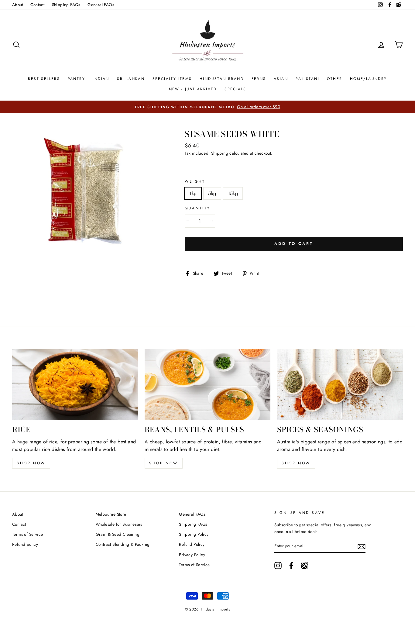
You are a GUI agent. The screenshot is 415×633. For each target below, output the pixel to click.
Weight (195, 181)
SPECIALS (235, 89)
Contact (37, 5)
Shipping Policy (193, 534)
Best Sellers (44, 78)
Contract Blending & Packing (123, 544)
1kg (193, 193)
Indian (101, 78)
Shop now (31, 463)
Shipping (219, 153)
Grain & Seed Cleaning (117, 534)
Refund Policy (191, 544)
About (17, 5)
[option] (207, 107)
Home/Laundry (368, 78)
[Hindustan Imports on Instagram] (278, 565)
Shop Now (163, 463)
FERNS (259, 78)
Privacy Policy (192, 555)
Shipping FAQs (66, 5)
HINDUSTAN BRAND (222, 78)
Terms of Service (27, 534)
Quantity (198, 208)
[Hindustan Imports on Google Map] (304, 565)
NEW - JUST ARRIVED (193, 89)
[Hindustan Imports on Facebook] (291, 565)
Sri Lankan (131, 78)
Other (334, 78)
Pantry (76, 78)
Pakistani (307, 78)
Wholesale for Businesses (119, 524)
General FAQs (100, 5)
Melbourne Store (111, 514)
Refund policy (25, 544)
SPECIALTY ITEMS (172, 78)
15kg (233, 193)
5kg (212, 193)
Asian (281, 78)
